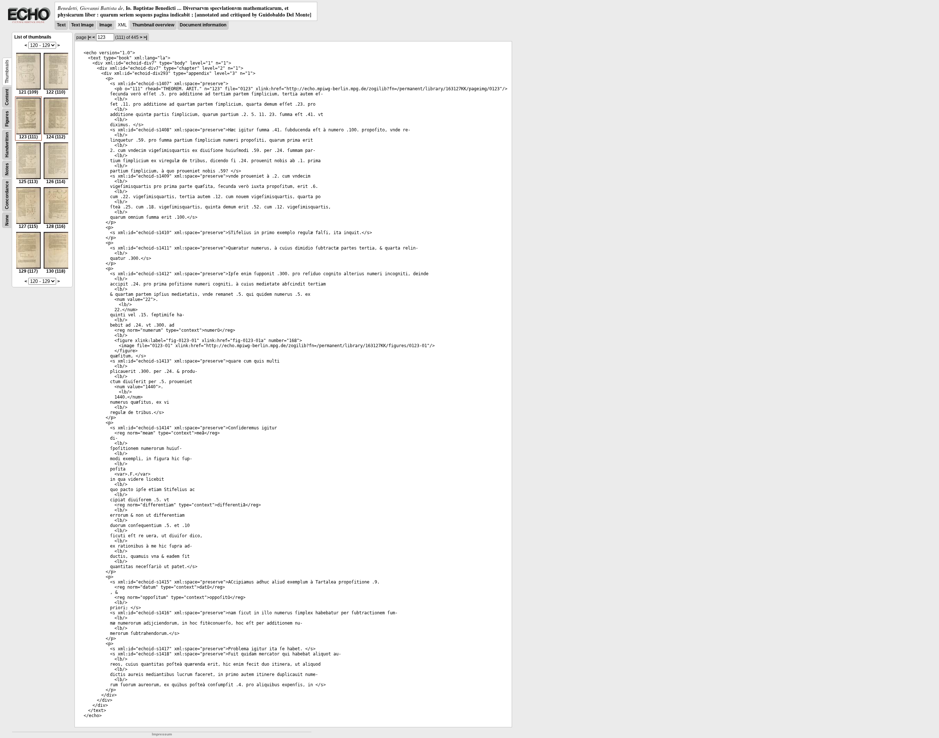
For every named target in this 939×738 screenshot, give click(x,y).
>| (145, 37)
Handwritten (7, 144)
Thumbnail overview (153, 25)
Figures (7, 119)
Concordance (7, 195)
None (7, 220)
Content (7, 97)
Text (61, 25)
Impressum (162, 734)
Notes (7, 169)
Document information (203, 25)
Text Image (82, 25)
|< (89, 37)
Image (105, 25)
